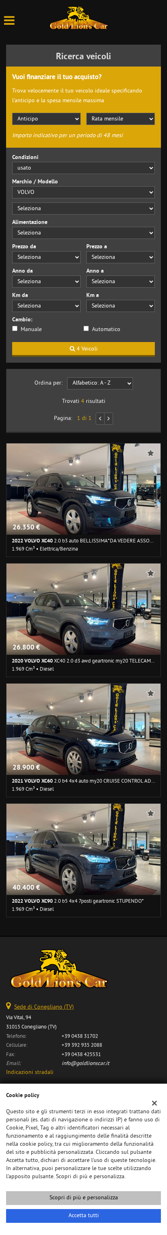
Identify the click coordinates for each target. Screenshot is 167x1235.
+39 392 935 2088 (82, 1045)
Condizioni (25, 157)
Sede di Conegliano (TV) (44, 1007)
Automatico (106, 329)
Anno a (95, 271)
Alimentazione (29, 222)
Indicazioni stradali (30, 1072)
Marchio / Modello (35, 182)
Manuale (31, 329)
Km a (92, 295)
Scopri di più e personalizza (83, 1197)
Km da (20, 295)
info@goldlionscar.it (85, 1063)
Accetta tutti (84, 1215)
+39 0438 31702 (80, 1036)
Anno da (22, 271)
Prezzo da (24, 246)
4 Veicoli (86, 349)
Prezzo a (96, 246)
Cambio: (22, 319)
